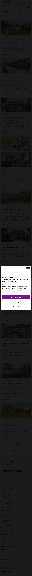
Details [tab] (16, 272)
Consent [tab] (5, 272)
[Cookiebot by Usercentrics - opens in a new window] (23, 268)
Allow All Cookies (16, 297)
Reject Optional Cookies (16, 306)
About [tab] (26, 272)
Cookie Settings (15, 302)
